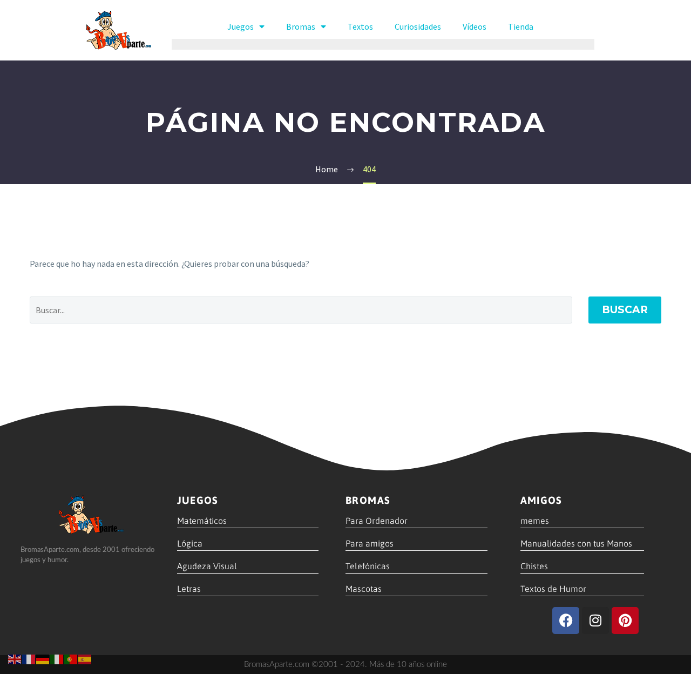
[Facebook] (565, 620)
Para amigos (370, 543)
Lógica (189, 543)
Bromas (300, 26)
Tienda (520, 26)
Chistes (534, 566)
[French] (29, 658)
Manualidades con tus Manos (576, 543)
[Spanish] (85, 658)
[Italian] (57, 658)
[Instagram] (595, 620)
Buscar (625, 310)
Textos (360, 26)
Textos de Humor (553, 589)
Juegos (240, 26)
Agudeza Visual (207, 566)
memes (534, 520)
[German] (43, 658)
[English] (15, 658)
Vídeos (474, 26)
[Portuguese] (71, 658)
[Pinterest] (625, 620)
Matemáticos (202, 520)
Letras (189, 589)
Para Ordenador (377, 520)
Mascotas (364, 589)
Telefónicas (368, 566)
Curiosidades (418, 26)
